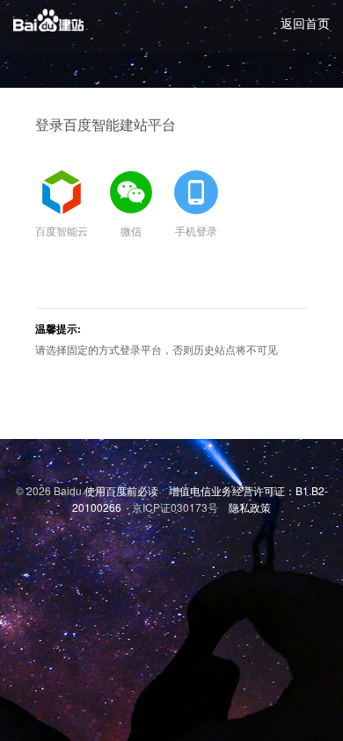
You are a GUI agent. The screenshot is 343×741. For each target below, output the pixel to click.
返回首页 (305, 23)
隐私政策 (250, 507)
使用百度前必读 (121, 490)
